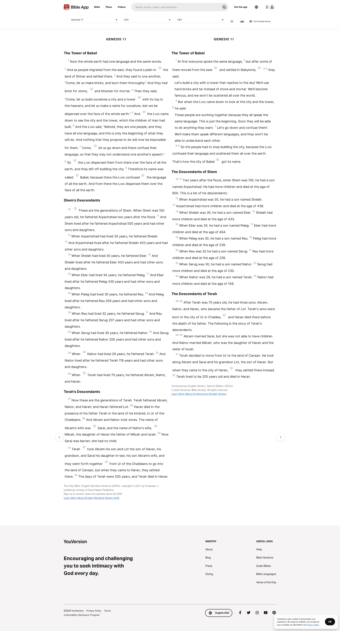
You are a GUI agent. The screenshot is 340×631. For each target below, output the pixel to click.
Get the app (240, 6)
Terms (107, 610)
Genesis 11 (77, 19)
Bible (97, 6)
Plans (109, 6)
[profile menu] (269, 7)
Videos (122, 6)
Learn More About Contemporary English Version (198, 394)
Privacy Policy (93, 610)
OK (330, 621)
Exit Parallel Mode (262, 21)
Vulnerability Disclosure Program (82, 614)
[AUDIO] (232, 21)
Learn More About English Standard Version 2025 (91, 498)
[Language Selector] (256, 7)
